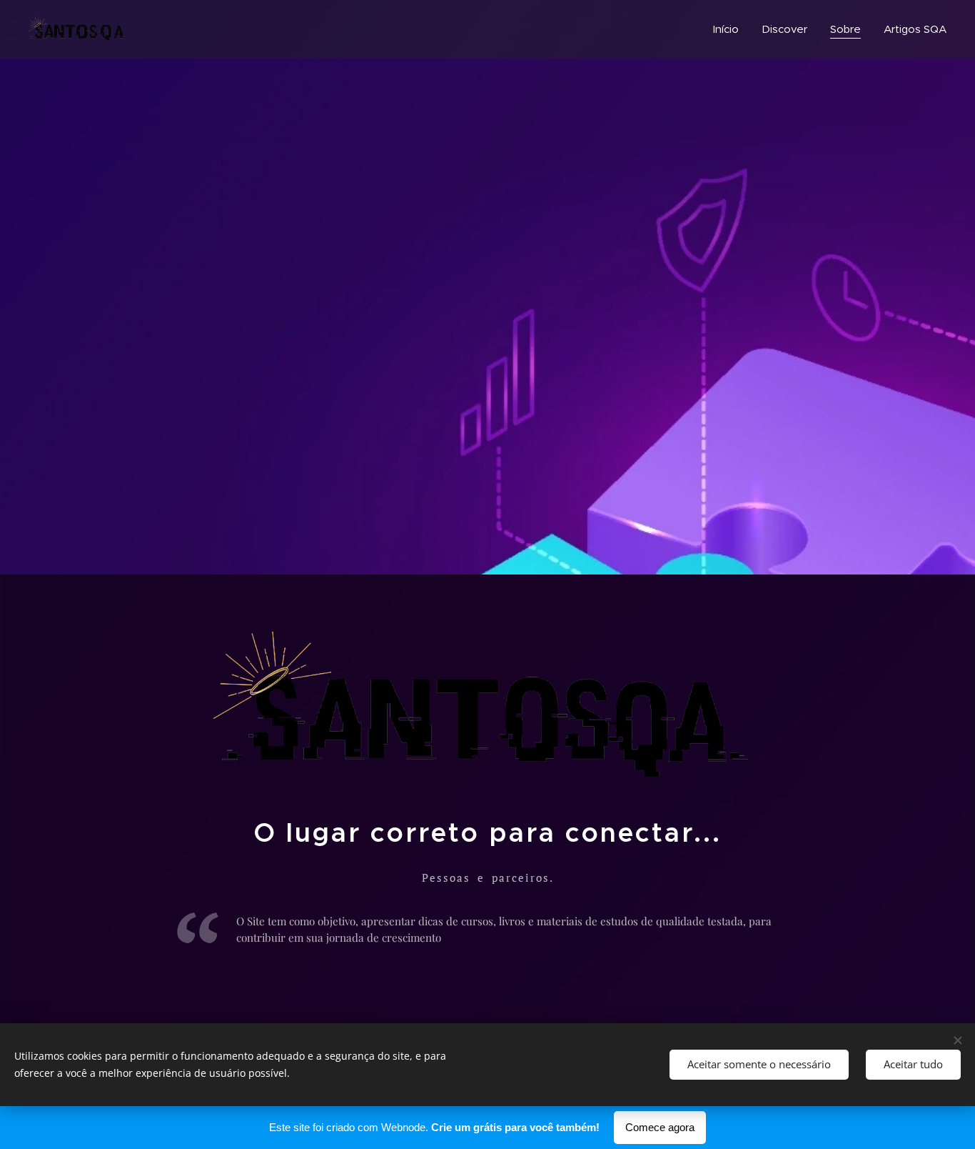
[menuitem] (729, 29)
